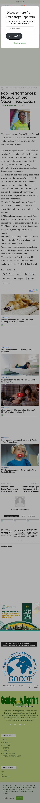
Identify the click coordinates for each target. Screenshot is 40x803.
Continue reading (20, 43)
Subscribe (13, 37)
